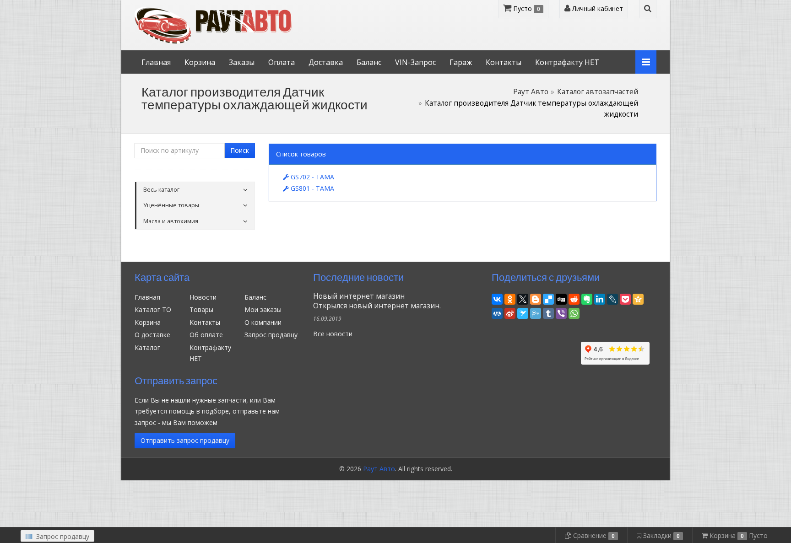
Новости (203, 297)
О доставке (152, 334)
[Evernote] (586, 298)
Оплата (281, 62)
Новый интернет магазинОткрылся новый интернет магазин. (377, 301)
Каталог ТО (153, 309)
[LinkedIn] (599, 298)
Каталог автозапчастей (597, 92)
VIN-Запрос (415, 62)
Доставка (326, 62)
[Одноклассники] (509, 298)
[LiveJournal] (612, 298)
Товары (201, 309)
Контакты (503, 62)
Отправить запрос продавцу (185, 440)
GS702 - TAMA (311, 176)
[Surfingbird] (522, 312)
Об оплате (206, 334)
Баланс (369, 62)
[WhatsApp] (574, 312)
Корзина (199, 62)
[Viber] (561, 312)
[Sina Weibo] (509, 312)
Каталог (147, 347)
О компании (263, 322)
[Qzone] (638, 298)
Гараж (461, 62)
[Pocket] (625, 298)
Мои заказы (263, 309)
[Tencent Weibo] (535, 312)
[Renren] (497, 312)
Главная (156, 62)
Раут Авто (530, 92)
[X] (522, 298)
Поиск (239, 150)
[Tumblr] (548, 312)
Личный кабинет (596, 8)
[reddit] (574, 298)
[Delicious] (548, 298)
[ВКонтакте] (497, 298)
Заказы (242, 62)
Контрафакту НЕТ (567, 62)
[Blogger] (535, 298)
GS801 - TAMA (311, 188)
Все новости (332, 333)
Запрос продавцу (271, 334)
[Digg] (561, 298)
